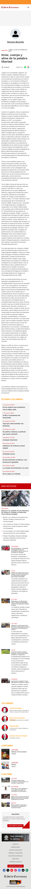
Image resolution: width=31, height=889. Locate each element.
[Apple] (23, 870)
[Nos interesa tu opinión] (15, 837)
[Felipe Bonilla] (4, 727)
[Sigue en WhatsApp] (25, 67)
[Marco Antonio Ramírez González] (4, 719)
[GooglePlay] (26, 870)
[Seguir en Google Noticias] (28, 67)
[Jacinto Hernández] (4, 710)
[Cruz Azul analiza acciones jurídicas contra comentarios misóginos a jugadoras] (5, 662)
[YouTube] (11, 870)
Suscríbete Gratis (15, 825)
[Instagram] (15, 870)
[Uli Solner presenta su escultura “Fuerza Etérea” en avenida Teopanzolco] (5, 781)
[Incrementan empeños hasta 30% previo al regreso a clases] (5, 688)
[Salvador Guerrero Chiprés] (4, 736)
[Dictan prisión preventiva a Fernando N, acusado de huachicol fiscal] (5, 805)
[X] (8, 870)
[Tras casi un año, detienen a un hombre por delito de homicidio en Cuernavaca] (5, 789)
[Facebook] (4, 870)
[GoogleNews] (19, 870)
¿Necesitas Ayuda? (15, 866)
